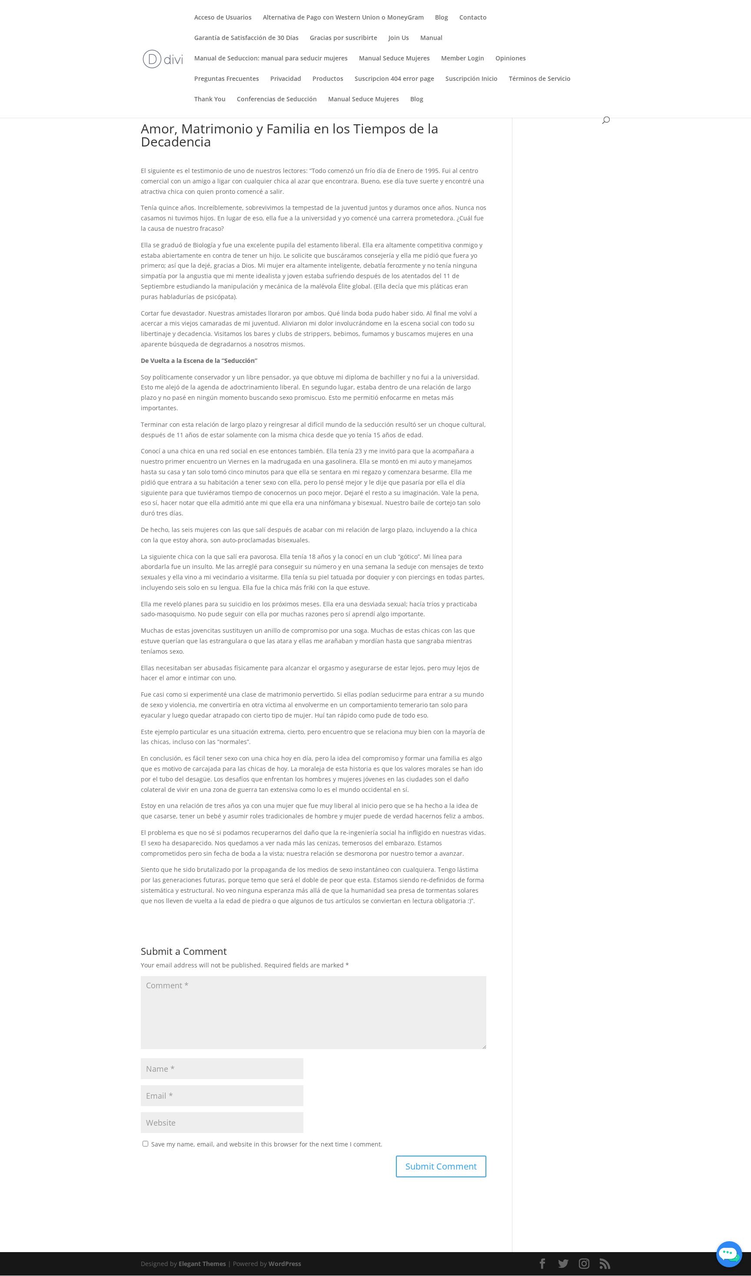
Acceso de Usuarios (223, 17)
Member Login (462, 58)
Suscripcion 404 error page (394, 79)
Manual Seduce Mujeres (394, 58)
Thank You (210, 99)
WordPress (285, 1263)
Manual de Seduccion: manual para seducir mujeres (271, 58)
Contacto (473, 17)
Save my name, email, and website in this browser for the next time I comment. (266, 1144)
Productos (327, 79)
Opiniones (510, 58)
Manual (431, 38)
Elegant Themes (202, 1263)
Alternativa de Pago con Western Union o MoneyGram (343, 17)
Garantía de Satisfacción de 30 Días (246, 38)
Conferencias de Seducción (277, 99)
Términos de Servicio (540, 79)
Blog (441, 17)
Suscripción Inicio (471, 79)
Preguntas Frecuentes (226, 79)
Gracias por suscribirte (343, 38)
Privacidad (285, 79)
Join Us (399, 38)
